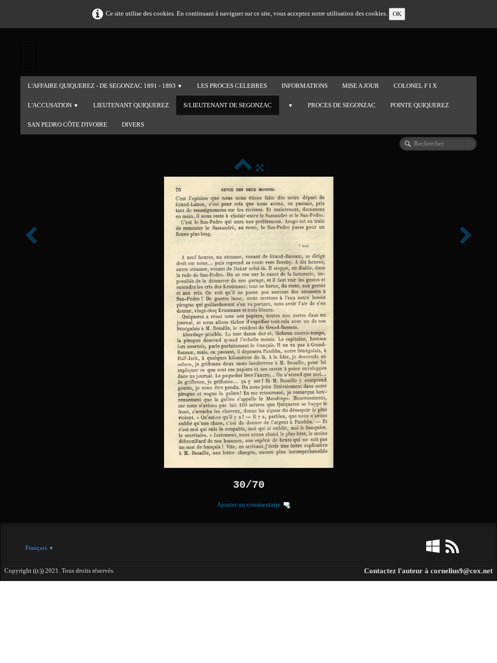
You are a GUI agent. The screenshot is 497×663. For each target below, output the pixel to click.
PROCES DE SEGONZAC (342, 105)
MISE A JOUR (360, 85)
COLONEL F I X (415, 85)
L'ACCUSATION (53, 105)
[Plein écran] (260, 167)
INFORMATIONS (305, 85)
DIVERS (133, 124)
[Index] (242, 167)
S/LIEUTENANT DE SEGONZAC (227, 105)
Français (39, 547)
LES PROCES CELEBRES (232, 85)
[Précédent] (31, 236)
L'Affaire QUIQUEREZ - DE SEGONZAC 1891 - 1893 (105, 85)
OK (397, 13)
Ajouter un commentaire (249, 504)
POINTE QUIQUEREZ (419, 105)
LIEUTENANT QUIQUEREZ (131, 105)
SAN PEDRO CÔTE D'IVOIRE (67, 124)
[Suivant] (466, 236)
